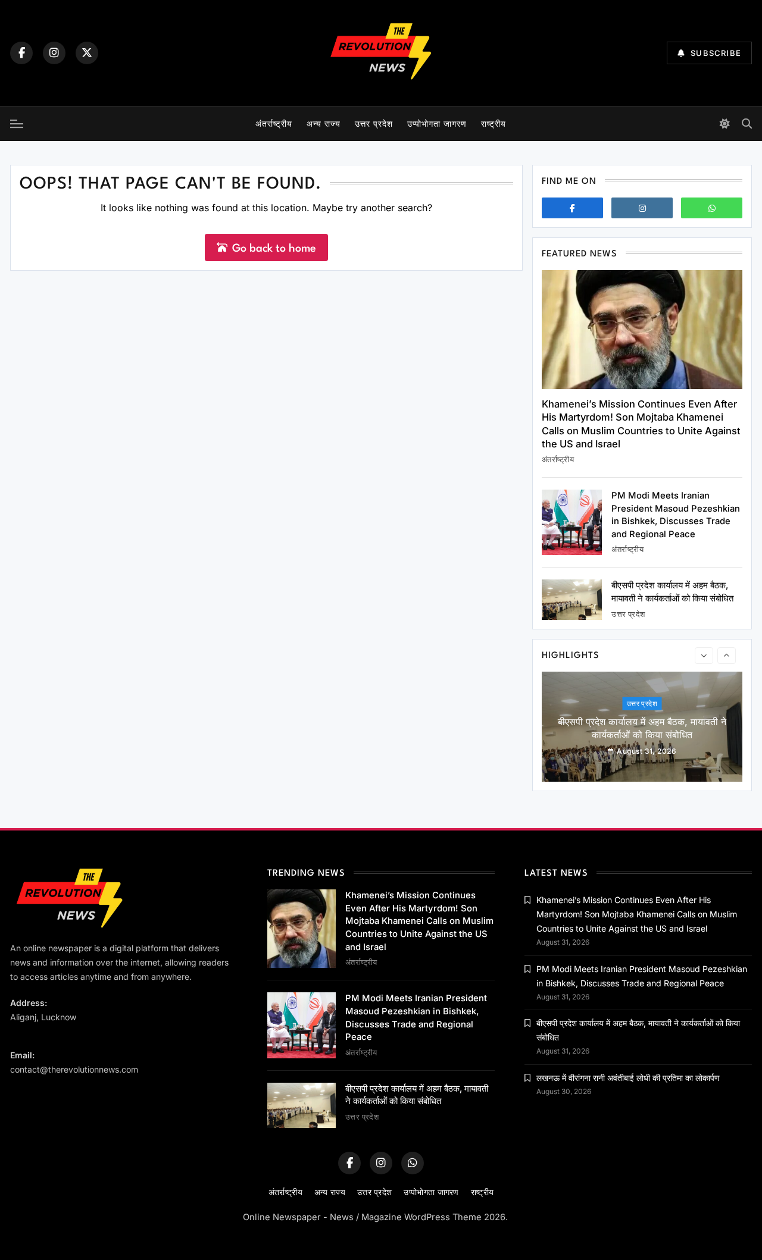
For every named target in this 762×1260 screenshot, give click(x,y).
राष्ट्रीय (493, 123)
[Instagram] (54, 53)
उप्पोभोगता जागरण (437, 123)
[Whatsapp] (711, 208)
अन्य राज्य (324, 123)
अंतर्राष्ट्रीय (273, 123)
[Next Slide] (726, 655)
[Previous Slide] (704, 655)
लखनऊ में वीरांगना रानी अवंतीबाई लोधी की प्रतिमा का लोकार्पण (628, 1078)
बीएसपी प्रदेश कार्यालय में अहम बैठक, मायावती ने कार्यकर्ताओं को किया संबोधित (642, 728)
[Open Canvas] (16, 124)
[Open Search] (747, 123)
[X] (87, 53)
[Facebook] (21, 53)
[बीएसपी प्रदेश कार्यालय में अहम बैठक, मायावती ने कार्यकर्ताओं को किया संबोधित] (572, 599)
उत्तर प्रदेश (374, 123)
